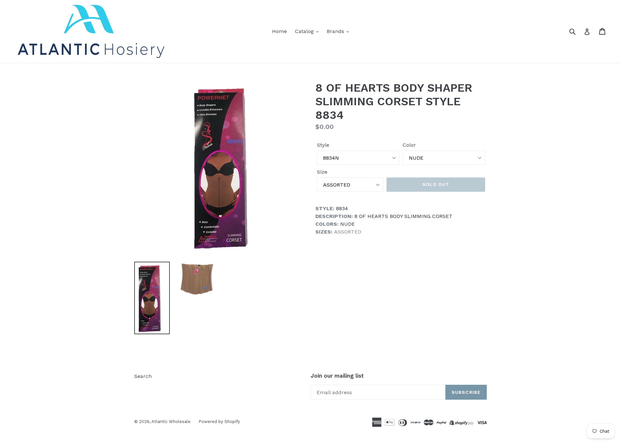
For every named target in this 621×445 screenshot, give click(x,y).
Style (323, 145)
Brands (336, 31)
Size (322, 172)
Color (409, 145)
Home (279, 31)
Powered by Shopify (219, 421)
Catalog (305, 31)
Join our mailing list (337, 375)
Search (143, 376)
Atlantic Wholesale (171, 421)
